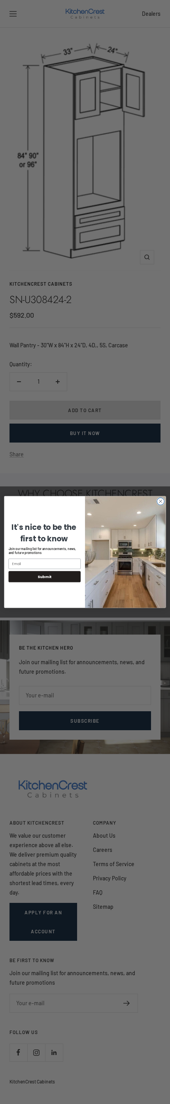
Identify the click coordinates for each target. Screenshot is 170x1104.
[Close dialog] (160, 501)
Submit (45, 576)
